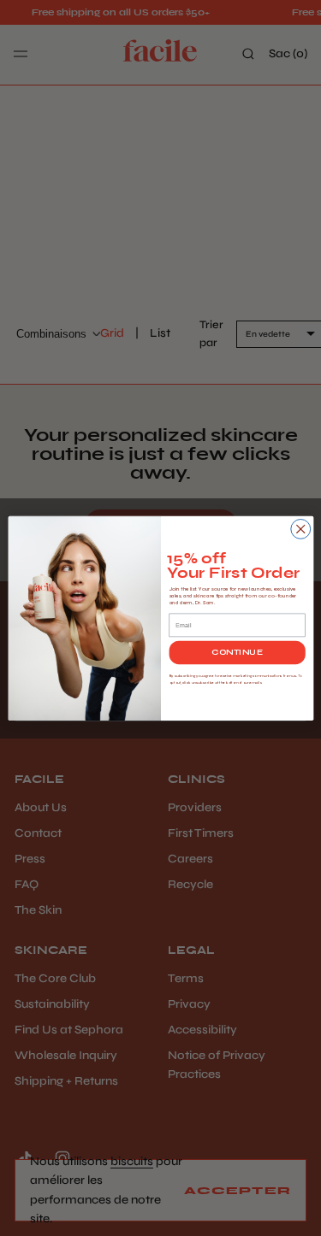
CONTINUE (236, 651)
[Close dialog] (300, 529)
